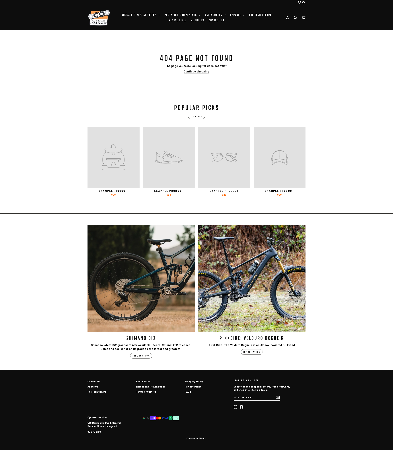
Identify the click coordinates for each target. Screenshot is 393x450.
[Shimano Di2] (141, 278)
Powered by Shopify (196, 438)
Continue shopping (196, 71)
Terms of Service (146, 391)
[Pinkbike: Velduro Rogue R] (251, 278)
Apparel (236, 15)
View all (196, 116)
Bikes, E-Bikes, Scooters (139, 15)
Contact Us (216, 20)
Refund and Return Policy (150, 386)
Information (141, 356)
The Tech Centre (260, 15)
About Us (197, 20)
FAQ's (188, 391)
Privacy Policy (193, 386)
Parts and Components (181, 15)
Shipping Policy (194, 381)
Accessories (214, 15)
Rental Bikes (178, 20)
